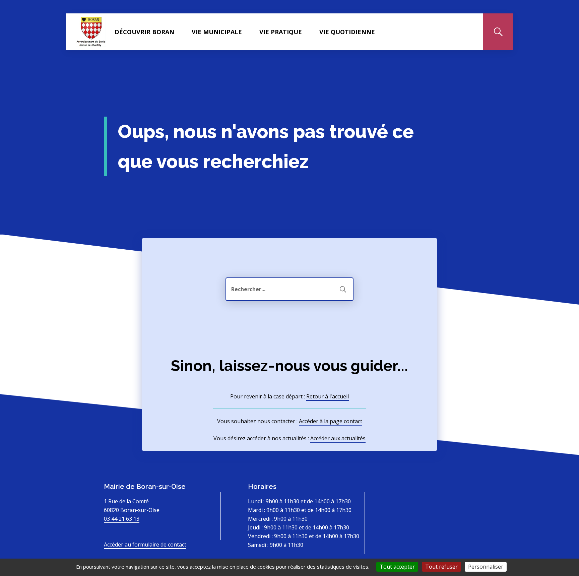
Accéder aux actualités (338, 438)
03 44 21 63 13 (121, 518)
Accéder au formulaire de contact (145, 544)
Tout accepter (397, 566)
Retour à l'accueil (327, 396)
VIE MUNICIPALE (217, 32)
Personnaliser (485, 566)
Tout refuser (441, 566)
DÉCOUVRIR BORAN (144, 32)
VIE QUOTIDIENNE (347, 32)
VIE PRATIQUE (280, 32)
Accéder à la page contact (330, 421)
